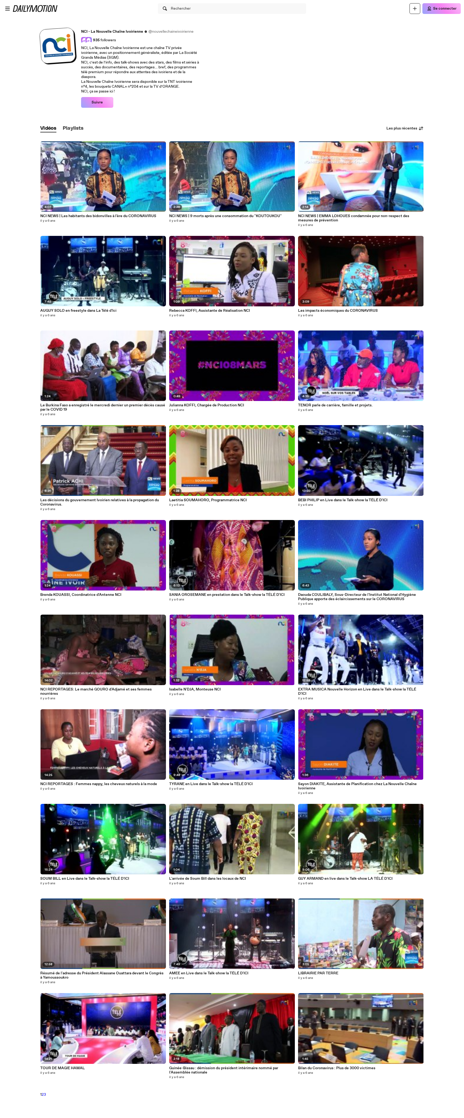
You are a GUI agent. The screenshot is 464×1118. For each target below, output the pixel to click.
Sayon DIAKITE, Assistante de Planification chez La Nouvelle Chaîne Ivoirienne (357, 786)
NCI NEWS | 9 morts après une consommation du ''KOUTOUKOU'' (225, 216)
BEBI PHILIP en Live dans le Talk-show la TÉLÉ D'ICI (342, 500)
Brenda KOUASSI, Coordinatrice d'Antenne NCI (80, 595)
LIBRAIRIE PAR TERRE (318, 973)
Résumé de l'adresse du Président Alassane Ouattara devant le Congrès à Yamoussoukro (102, 975)
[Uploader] (414, 8)
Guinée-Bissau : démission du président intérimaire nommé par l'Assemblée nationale (223, 1070)
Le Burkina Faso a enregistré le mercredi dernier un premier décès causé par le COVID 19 (102, 407)
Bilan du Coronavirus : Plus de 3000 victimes (336, 1068)
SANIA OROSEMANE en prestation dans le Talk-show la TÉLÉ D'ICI (227, 595)
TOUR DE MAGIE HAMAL (62, 1068)
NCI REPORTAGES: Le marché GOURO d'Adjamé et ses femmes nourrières (96, 691)
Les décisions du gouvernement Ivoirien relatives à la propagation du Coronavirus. (99, 502)
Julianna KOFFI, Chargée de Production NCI (206, 405)
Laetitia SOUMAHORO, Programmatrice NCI (208, 500)
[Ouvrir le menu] (7, 8)
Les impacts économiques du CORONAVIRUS (338, 311)
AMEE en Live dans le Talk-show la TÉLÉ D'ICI (208, 973)
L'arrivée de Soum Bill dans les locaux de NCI (207, 878)
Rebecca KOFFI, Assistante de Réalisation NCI (209, 311)
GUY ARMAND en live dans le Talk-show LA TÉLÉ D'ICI (345, 878)
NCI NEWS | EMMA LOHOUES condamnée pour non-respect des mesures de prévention (353, 218)
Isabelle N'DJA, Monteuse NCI (195, 689)
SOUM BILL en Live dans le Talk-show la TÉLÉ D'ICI (84, 878)
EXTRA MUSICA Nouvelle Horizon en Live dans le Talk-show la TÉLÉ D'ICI (357, 691)
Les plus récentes (401, 128)
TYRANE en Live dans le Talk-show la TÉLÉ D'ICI (211, 784)
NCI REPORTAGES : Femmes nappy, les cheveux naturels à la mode (98, 784)
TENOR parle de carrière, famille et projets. (335, 405)
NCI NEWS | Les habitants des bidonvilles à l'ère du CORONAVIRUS (98, 216)
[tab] (48, 128)
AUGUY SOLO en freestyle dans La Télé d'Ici (78, 311)
